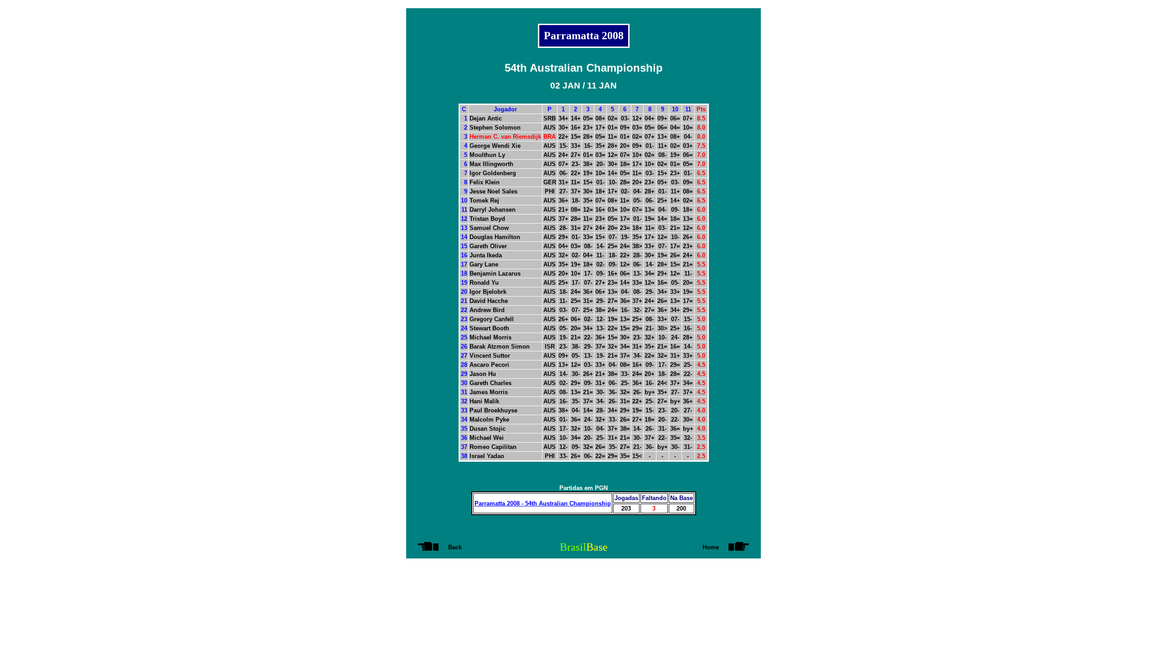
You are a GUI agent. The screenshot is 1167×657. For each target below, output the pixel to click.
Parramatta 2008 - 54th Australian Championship (543, 503)
